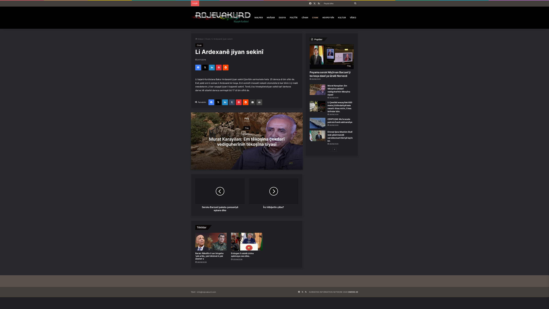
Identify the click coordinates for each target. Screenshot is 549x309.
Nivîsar (271, 17)
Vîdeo (353, 17)
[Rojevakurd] (221, 17)
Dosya (282, 17)
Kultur (342, 17)
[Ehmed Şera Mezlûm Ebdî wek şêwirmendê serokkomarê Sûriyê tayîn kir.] (317, 135)
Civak (315, 17)
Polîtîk (294, 17)
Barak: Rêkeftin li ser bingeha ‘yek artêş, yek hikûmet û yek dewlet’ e (209, 256)
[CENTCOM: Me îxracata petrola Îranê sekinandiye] (317, 123)
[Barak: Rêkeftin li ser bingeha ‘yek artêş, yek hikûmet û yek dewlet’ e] (211, 241)
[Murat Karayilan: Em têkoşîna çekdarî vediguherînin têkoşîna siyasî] (317, 89)
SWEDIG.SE (353, 292)
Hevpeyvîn (328, 17)
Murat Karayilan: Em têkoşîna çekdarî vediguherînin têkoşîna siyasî (247, 141)
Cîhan (305, 17)
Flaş (247, 128)
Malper (258, 17)
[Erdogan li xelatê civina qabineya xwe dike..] (246, 241)
